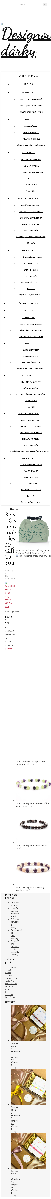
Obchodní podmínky (15, 904)
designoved (13, 611)
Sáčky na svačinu (31, 166)
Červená (9, 995)
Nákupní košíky (31, 270)
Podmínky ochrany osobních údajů (15, 912)
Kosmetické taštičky (31, 282)
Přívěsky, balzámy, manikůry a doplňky (31, 451)
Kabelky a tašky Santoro (31, 211)
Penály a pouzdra (31, 224)
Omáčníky (30, 191)
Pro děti (9, 978)
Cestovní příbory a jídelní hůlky (31, 394)
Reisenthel (28, 250)
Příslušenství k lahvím (31, 106)
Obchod (28, 84)
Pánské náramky (31, 132)
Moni (28, 119)
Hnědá (8, 970)
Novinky (14, 954)
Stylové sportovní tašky (31, 112)
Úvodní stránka (28, 75)
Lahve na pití (31, 185)
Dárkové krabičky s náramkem (31, 145)
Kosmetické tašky (31, 230)
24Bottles (28, 92)
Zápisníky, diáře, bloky (31, 218)
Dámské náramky (31, 126)
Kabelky (31, 289)
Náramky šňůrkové (31, 139)
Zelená (8, 989)
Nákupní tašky (31, 263)
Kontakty (15, 952)
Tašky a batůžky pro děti (31, 295)
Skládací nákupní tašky (31, 257)
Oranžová (9, 975)
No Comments (10, 577)
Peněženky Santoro (31, 205)
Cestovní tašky (31, 276)
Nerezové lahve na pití (31, 99)
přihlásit (9, 648)
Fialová (12, 967)
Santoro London (28, 198)
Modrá (8, 973)
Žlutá (12, 997)
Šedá (7, 997)
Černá (8, 992)
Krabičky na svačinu (31, 159)
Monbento (28, 152)
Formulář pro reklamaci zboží (15, 945)
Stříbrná (9, 986)
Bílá (7, 967)
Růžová (13, 984)
